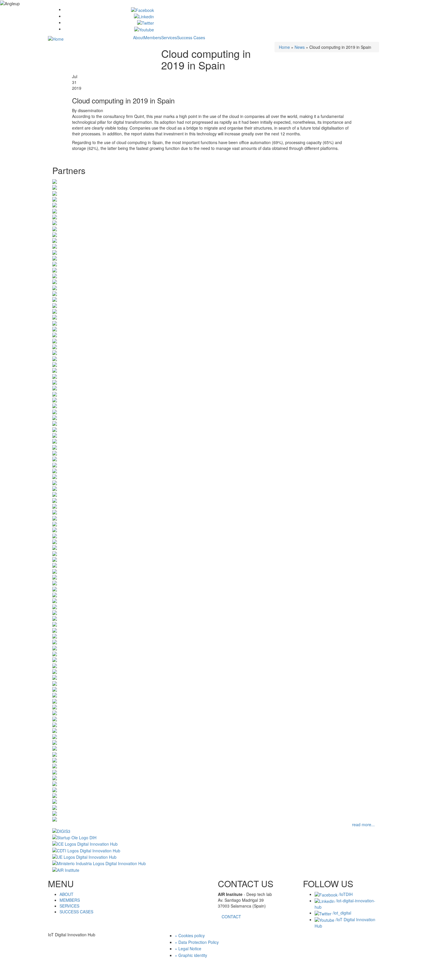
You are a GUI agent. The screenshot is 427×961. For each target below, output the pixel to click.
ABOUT (66, 894)
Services (169, 37)
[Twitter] (145, 22)
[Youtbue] (144, 29)
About (138, 37)
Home (284, 47)
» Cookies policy (190, 935)
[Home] (56, 38)
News (300, 47)
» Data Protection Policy (197, 942)
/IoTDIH (345, 894)
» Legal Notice (188, 948)
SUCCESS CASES (76, 912)
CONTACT (231, 916)
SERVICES (69, 906)
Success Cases (191, 37)
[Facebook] (142, 9)
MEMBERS (70, 900)
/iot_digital (341, 913)
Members (152, 37)
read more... (363, 824)
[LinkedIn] (144, 16)
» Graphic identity (191, 955)
